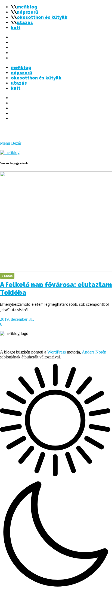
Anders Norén (94, 352)
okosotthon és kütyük (42, 17)
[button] (56, 477)
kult (15, 27)
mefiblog (27, 7)
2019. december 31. (17, 319)
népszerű (27, 12)
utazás (25, 22)
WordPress (56, 352)
